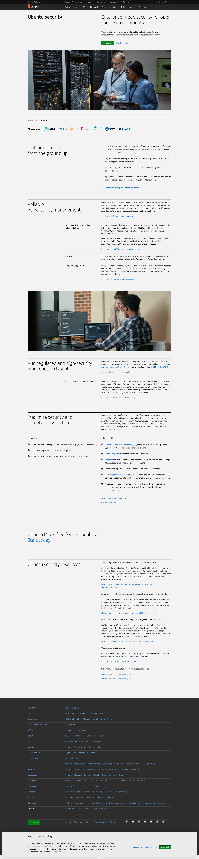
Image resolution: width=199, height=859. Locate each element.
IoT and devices (135, 803)
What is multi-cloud (135, 764)
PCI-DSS (135, 364)
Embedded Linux (82, 741)
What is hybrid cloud (115, 764)
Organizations (70, 752)
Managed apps (71, 725)
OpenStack (32, 708)
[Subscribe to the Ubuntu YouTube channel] (152, 822)
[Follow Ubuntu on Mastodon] (128, 822)
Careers (89, 822)
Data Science (81, 730)
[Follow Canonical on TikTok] (158, 822)
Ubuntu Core (33, 747)
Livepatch (94, 7)
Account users (88, 792)
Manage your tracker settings (145, 847)
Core (90, 786)
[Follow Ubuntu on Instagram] (146, 822)
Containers (32, 780)
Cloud (30, 764)
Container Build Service (126, 780)
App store (69, 741)
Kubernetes (33, 719)
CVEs (123, 7)
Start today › (40, 540)
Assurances (143, 7)
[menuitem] (162, 2)
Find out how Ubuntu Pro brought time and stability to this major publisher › (133, 613)
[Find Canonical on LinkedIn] (140, 822)
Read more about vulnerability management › (120, 279)
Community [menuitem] (101, 2)
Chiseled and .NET (107, 780)
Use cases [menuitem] (78, 2)
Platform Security (72, 7)
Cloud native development (154, 803)
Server (76, 786)
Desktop (68, 786)
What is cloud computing (75, 764)
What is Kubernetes (73, 719)
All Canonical (161, 2)
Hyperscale (69, 758)
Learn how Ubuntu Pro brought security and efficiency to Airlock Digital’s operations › (128, 586)
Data (70, 803)
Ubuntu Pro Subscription (75, 797)
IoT (29, 741)
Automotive (70, 808)
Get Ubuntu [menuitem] (114, 2)
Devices (110, 797)
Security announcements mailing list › (116, 678)
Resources (111, 719)
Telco (101, 808)
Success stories (80, 747)
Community (91, 736)
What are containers (73, 780)
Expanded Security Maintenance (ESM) (121, 445)
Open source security (118, 803)
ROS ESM (68, 736)
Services (92, 747)
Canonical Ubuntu (34, 2)
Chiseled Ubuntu (90, 780)
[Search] (171, 2)
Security (31, 769)
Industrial (80, 808)
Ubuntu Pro (110, 271)
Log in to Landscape (116, 775)
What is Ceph (70, 713)
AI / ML (31, 730)
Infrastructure (80, 803)
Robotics (31, 736)
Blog (96, 822)
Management (97, 741)
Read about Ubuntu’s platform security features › (121, 188)
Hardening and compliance (116, 475)
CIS (154, 367)
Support (75, 708)
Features (68, 747)
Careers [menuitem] (126, 2)
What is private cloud (96, 764)
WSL (83, 786)
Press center (115, 822)
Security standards (109, 7)
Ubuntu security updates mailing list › (116, 674)
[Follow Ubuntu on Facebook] (134, 822)
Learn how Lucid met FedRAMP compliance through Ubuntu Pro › (128, 641)
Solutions (32, 803)
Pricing (99, 792)
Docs (101, 713)
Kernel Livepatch (112, 454)
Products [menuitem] (67, 2)
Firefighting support (123, 792)
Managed (82, 713)
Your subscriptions (72, 792)
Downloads (32, 786)
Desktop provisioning (96, 797)
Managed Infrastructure (97, 803)
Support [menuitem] (89, 2)
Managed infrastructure (38, 725)
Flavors (93, 752)
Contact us (107, 43)
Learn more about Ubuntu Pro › (114, 498)
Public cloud (150, 764)
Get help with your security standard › (117, 372)
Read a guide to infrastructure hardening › (118, 398)
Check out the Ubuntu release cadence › (117, 216)
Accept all (165, 847)
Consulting (92, 713)
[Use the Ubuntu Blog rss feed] (164, 822)
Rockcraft (142, 780)
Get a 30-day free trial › (110, 502)
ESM (85, 7)
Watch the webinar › (124, 43)
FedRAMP (127, 364)
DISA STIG (164, 367)
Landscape (109, 460)
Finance (108, 808)
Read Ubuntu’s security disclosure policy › (118, 661)
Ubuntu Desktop (35, 752)
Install (67, 708)
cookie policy (55, 852)
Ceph (30, 713)
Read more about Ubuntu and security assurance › (122, 249)
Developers (83, 752)
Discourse (108, 792)
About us (68, 822)
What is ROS (79, 736)
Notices (132, 7)
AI (65, 803)
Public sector (91, 808)
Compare (88, 775)
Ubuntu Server (34, 758)
